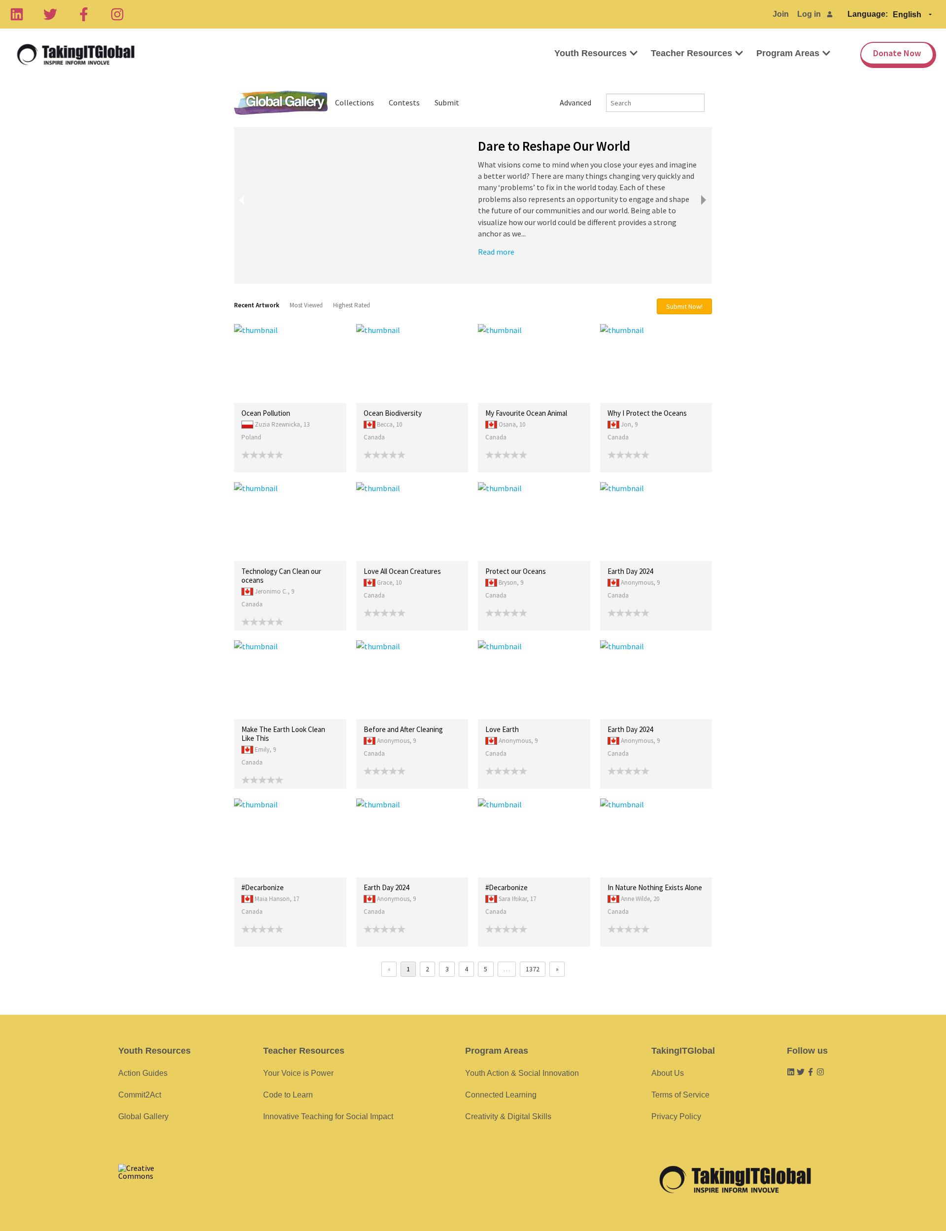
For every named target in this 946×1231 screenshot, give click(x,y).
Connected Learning (501, 1095)
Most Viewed (306, 305)
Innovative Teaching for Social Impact (328, 1116)
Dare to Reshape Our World (554, 145)
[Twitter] (50, 14)
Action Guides (143, 1073)
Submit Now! (684, 306)
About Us (667, 1073)
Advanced (575, 102)
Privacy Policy (676, 1116)
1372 (533, 969)
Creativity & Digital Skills (508, 1116)
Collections (354, 102)
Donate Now (897, 53)
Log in (809, 14)
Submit (447, 102)
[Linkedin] (17, 14)
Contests (404, 102)
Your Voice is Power (298, 1073)
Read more (496, 252)
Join (781, 14)
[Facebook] (84, 14)
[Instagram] (117, 14)
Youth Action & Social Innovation (522, 1073)
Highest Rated (351, 305)
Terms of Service (680, 1095)
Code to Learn (288, 1095)
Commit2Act (139, 1095)
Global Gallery (281, 103)
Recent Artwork (256, 305)
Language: (867, 14)
